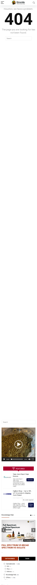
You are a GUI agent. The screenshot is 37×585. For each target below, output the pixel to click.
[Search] (33, 2)
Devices (30, 480)
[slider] (17, 459)
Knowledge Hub (11, 574)
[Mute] (29, 459)
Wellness (9, 571)
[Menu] (2, 2)
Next (33, 530)
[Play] (4, 459)
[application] (18, 444)
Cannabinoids (11, 564)
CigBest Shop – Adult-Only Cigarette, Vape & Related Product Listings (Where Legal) (19, 506)
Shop (8, 569)
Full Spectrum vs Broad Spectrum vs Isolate (15, 546)
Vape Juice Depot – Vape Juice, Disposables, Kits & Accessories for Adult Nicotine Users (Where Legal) (19, 482)
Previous (4, 530)
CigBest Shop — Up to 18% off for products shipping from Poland (22, 493)
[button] (18, 444)
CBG (8, 566)
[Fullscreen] (33, 459)
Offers (9, 577)
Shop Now (31, 505)
